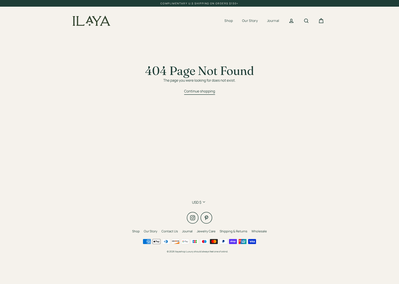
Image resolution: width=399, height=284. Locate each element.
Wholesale (259, 231)
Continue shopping (199, 91)
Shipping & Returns (233, 231)
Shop (228, 20)
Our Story (250, 20)
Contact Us (169, 231)
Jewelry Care (206, 231)
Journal (273, 20)
